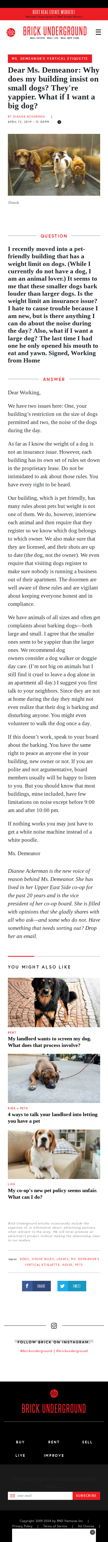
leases (62, 1259)
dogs (24, 1259)
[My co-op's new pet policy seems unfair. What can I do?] (54, 1154)
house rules (43, 1259)
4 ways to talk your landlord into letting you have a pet (53, 1117)
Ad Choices (86, 1526)
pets (79, 1265)
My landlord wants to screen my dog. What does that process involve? (49, 1042)
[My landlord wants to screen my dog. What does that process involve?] (54, 1002)
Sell (87, 1442)
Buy (20, 1442)
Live (11, 1184)
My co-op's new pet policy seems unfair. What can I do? (52, 1193)
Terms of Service (55, 1526)
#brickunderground (72, 1351)
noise (67, 1265)
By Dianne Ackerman (26, 116)
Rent (12, 1032)
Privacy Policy (22, 1526)
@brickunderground (36, 1351)
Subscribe (86, 1496)
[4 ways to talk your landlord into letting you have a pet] (54, 1078)
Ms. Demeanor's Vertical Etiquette (50, 59)
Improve (54, 1455)
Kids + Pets (18, 1108)
